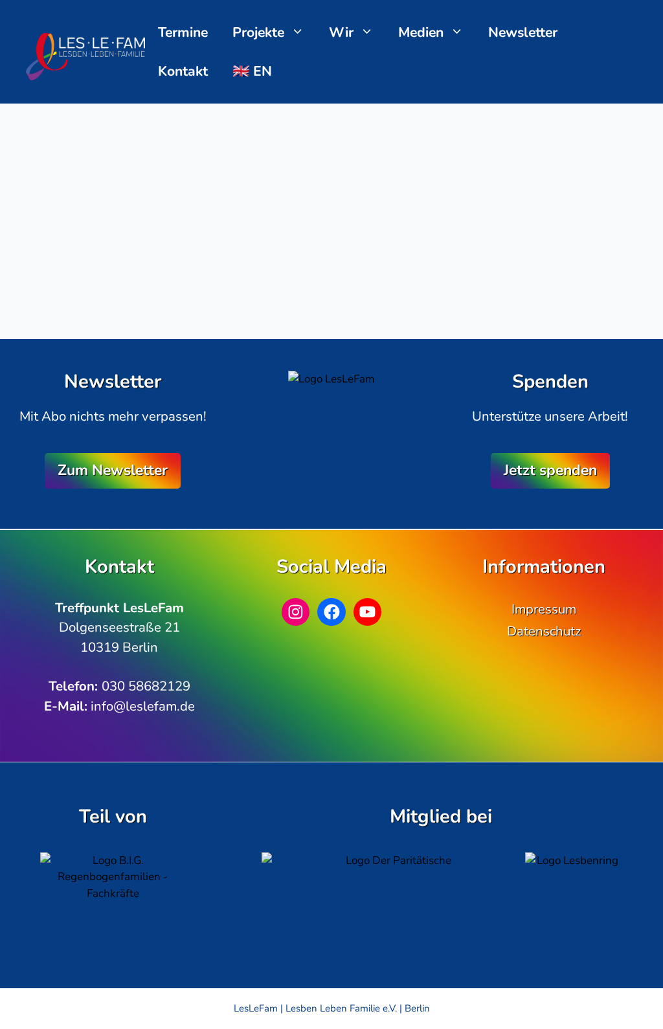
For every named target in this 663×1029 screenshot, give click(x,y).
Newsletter (522, 32)
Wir (341, 32)
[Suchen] (228, 284)
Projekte (258, 32)
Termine (183, 32)
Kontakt (183, 71)
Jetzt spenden (550, 470)
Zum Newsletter (113, 470)
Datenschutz (544, 631)
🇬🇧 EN (252, 71)
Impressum (543, 609)
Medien (421, 32)
